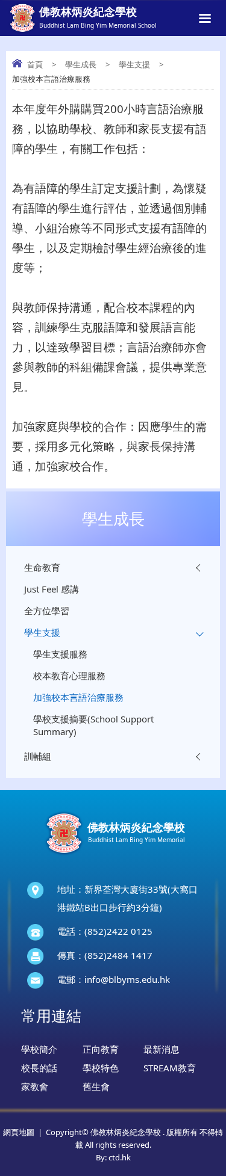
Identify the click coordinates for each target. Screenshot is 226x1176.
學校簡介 (39, 1049)
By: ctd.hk (113, 1157)
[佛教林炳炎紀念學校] (113, 855)
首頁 (35, 64)
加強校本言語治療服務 (78, 697)
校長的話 (39, 1068)
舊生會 (96, 1086)
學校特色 (101, 1068)
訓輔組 (37, 756)
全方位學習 (46, 611)
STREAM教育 (169, 1068)
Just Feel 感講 (51, 589)
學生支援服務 (60, 654)
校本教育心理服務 (69, 676)
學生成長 (80, 64)
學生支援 (134, 64)
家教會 (34, 1086)
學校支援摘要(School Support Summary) (93, 725)
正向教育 (101, 1049)
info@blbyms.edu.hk (127, 979)
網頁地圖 (18, 1132)
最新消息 (161, 1049)
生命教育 (42, 567)
